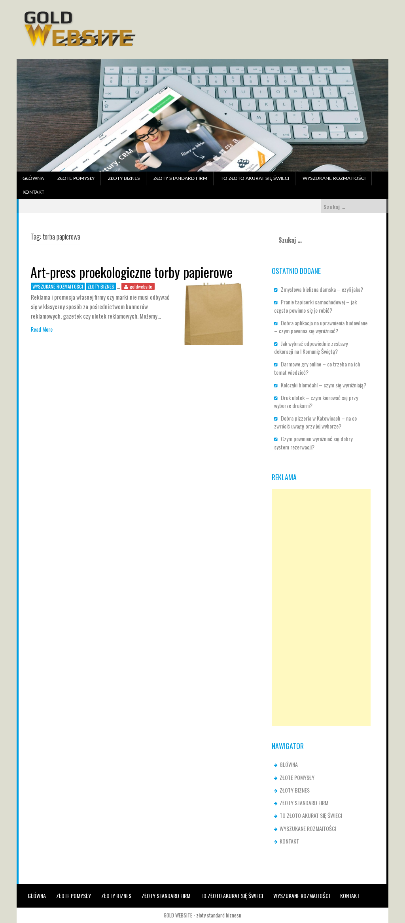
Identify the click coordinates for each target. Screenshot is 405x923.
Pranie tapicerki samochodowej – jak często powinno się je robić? (315, 306)
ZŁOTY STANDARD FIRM (180, 178)
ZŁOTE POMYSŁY (76, 178)
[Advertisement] (321, 607)
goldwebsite (141, 286)
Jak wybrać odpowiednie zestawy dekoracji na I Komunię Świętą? (311, 347)
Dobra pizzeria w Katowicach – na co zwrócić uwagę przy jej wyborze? (315, 422)
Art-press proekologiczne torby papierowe (131, 272)
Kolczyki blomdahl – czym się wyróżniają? (323, 385)
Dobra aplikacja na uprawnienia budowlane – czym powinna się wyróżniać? (320, 327)
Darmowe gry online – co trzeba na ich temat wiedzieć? (317, 368)
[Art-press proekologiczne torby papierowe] (213, 313)
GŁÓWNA (33, 178)
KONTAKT (33, 192)
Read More (42, 329)
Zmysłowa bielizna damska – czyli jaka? (322, 289)
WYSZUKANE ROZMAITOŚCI (334, 178)
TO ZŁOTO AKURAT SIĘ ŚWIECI (255, 178)
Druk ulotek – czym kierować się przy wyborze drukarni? (316, 401)
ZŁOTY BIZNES (124, 178)
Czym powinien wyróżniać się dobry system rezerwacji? (313, 442)
